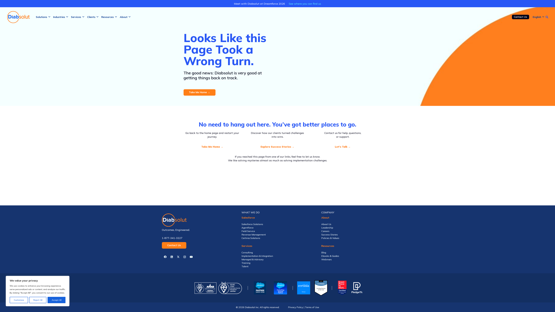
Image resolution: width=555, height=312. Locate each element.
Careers (325, 231)
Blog (323, 252)
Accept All (56, 300)
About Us (326, 224)
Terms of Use (312, 307)
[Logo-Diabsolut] (19, 17)
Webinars (326, 259)
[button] (49, 16)
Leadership (327, 227)
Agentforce (248, 227)
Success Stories (329, 234)
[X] (178, 257)
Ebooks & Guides (330, 256)
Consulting (247, 252)
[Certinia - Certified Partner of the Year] (321, 288)
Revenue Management (254, 234)
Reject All (37, 300)
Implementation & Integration (257, 256)
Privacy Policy (295, 307)
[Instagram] (184, 257)
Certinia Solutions (251, 238)
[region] (37, 291)
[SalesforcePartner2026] (260, 288)
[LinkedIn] (171, 257)
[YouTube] (191, 257)
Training (246, 262)
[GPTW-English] (341, 288)
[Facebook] (165, 257)
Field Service (248, 231)
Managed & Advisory (253, 259)
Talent (245, 266)
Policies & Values (330, 238)
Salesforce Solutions (252, 224)
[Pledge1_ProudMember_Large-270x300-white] (357, 288)
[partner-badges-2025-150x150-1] (280, 288)
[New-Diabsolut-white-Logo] (198, 220)
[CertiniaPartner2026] (303, 287)
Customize (19, 300)
